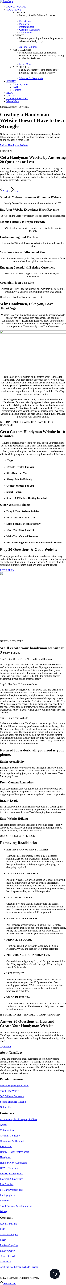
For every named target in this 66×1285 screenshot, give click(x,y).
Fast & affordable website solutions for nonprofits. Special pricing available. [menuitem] (38, 71)
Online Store (6, 1107)
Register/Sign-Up (9, 1245)
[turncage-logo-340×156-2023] (6, 1)
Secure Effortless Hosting (13, 1101)
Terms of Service (8, 1256)
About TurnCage (8, 1223)
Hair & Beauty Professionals (14, 1151)
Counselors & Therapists (12, 1141)
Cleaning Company (10, 1135)
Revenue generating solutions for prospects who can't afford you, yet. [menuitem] (41, 39)
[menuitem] (36, 6)
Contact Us (5, 1261)
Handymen (5, 1157)
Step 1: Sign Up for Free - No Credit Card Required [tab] (26, 659)
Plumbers (4, 1200)
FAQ (2, 1229)
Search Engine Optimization (14, 1085)
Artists (3, 1124)
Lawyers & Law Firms (11, 1179)
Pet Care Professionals (11, 1189)
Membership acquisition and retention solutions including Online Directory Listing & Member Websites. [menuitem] (41, 55)
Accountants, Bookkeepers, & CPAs (18, 1119)
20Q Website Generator (12, 1096)
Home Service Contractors (13, 1162)
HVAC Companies (9, 1168)
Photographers (7, 1195)
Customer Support (9, 1234)
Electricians (6, 1146)
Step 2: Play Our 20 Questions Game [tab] (18, 684)
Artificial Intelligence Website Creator (19, 1267)
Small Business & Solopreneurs (16, 1206)
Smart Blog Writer (9, 1091)
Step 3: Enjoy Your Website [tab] (14, 718)
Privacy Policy (7, 1250)
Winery (3, 1211)
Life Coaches (6, 1184)
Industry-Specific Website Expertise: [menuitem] (37, 15)
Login (3, 1240)
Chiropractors (7, 1130)
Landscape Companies (11, 1173)
